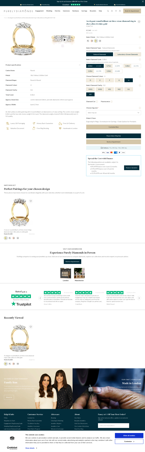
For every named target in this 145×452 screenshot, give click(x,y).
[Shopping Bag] (120, 11)
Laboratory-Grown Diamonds (127, 54)
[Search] (108, 11)
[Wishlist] (116, 11)
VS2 (119, 89)
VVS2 (100, 89)
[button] (143, 1)
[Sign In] (112, 11)
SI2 (90, 94)
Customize (128, 441)
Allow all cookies (129, 435)
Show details (29, 448)
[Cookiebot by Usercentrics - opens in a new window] (12, 448)
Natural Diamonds (99, 54)
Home (5, 17)
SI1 (129, 89)
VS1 (109, 89)
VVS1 (90, 89)
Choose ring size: (92, 108)
